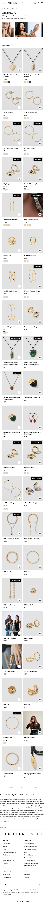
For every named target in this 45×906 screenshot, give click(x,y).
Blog (25, 852)
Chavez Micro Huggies (31, 503)
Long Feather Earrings (31, 219)
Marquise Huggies (29, 255)
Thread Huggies (8, 112)
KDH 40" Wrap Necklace (32, 538)
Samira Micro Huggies (31, 184)
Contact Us (6, 843)
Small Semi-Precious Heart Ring (11, 433)
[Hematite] (9, 82)
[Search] (35, 3)
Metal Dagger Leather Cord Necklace (32, 75)
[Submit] (39, 885)
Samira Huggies (29, 467)
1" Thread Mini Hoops (30, 112)
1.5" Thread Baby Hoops (10, 148)
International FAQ (8, 860)
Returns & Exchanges (30, 846)
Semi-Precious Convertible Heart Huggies (32, 433)
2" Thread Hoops (29, 148)
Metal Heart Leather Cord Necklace (11, 75)
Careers (5, 863)
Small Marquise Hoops (10, 291)
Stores (5, 846)
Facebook (27, 874)
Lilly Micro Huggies (9, 467)
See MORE (3, 827)
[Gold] (4, 82)
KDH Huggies (28, 638)
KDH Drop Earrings (9, 605)
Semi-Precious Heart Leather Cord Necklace (31, 363)
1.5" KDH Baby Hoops (30, 671)
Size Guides (6, 874)
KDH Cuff (27, 704)
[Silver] (7, 82)
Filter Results (6, 45)
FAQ (4, 849)
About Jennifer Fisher (9, 852)
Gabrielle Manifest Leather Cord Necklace (32, 774)
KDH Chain (27, 571)
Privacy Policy (28, 858)
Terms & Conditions (30, 855)
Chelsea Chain (7, 737)
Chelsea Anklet (8, 773)
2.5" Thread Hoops (9, 503)
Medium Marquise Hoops (32, 291)
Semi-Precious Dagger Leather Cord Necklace (10, 363)
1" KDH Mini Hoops (9, 671)
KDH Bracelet (7, 571)
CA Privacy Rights (29, 860)
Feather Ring (7, 255)
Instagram (27, 877)
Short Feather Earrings (10, 219)
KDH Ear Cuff (28, 605)
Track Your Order (29, 843)
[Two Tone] (9, 225)
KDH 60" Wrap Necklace (11, 538)
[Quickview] (19, 69)
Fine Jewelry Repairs (30, 849)
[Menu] (42, 3)
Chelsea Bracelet (29, 737)
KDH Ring (6, 704)
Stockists (6, 858)
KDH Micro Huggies (9, 638)
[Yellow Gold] (4, 118)
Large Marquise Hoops (10, 327)
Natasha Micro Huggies (31, 327)
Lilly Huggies (7, 184)
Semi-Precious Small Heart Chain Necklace (11, 398)
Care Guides (7, 877)
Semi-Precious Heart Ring (32, 397)
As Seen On (6, 855)
